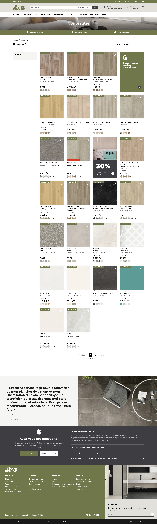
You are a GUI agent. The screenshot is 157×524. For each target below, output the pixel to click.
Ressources (57, 473)
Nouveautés (94, 14)
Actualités (79, 486)
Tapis (35, 14)
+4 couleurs (133, 218)
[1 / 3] (11, 416)
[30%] (105, 157)
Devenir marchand (82, 484)
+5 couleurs (80, 304)
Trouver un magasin (83, 479)
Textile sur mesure (35, 486)
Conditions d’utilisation (54, 518)
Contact (55, 476)
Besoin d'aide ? (17, 1)
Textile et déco (45, 14)
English (142, 1)
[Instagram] (94, 512)
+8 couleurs (133, 261)
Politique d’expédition (69, 518)
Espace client (25, 512)
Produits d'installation (79, 14)
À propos (134, 1)
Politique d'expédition (60, 484)
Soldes (103, 14)
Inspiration (126, 1)
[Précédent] (8, 417)
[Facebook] (87, 512)
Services (117, 1)
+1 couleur (106, 90)
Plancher (16, 14)
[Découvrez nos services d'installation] (132, 72)
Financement (34, 484)
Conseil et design (35, 481)
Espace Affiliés (37, 512)
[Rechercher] (95, 7)
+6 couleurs (53, 90)
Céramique (27, 14)
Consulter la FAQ (49, 450)
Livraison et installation (37, 479)
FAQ (53, 479)
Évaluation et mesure (37, 476)
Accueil (15, 40)
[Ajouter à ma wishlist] (61, 54)
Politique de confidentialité (38, 518)
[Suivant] (17, 417)
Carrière (79, 481)
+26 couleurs (133, 304)
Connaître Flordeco (83, 476)
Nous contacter (29, 450)
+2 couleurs (80, 90)
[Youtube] (97, 512)
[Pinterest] (90, 512)
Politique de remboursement (63, 481)
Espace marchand (11, 512)
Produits (9, 473)
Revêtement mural (61, 14)
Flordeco (136, 518)
